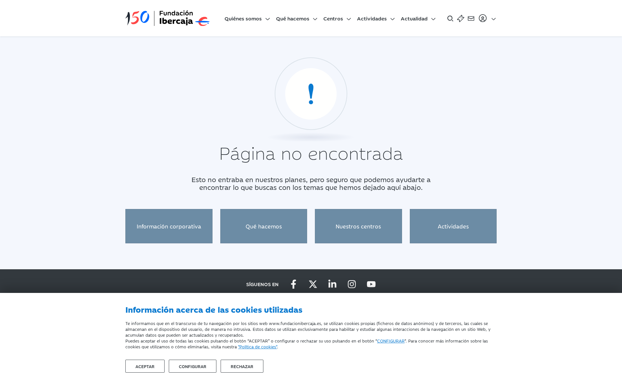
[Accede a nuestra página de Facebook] (293, 284)
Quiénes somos (243, 18)
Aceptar (145, 366)
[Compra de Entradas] (461, 18)
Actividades (372, 18)
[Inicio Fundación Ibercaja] (167, 18)
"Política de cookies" (257, 346)
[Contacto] (471, 18)
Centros (333, 18)
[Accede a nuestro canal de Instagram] (351, 284)
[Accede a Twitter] (312, 284)
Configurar (192, 366)
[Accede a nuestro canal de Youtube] (371, 284)
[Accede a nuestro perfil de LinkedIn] (332, 284)
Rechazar (242, 366)
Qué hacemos (292, 18)
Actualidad (414, 18)
